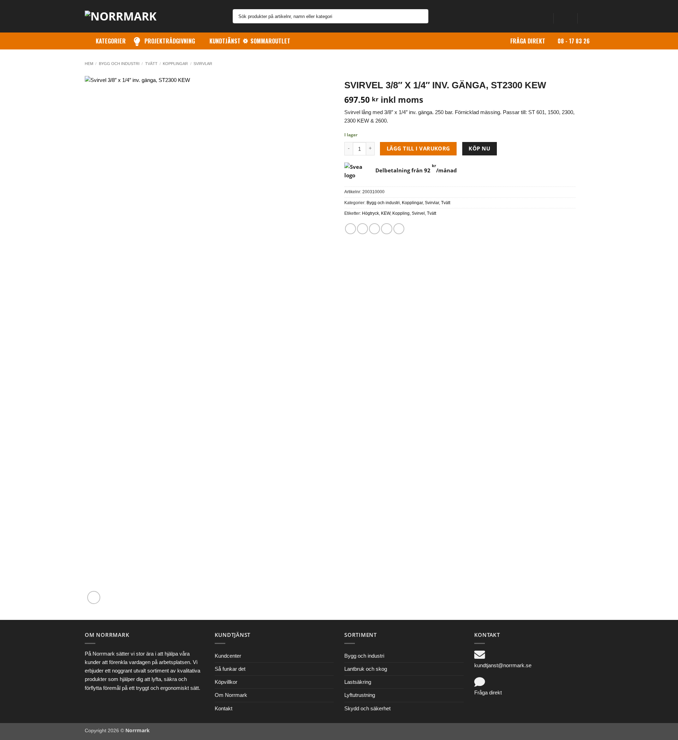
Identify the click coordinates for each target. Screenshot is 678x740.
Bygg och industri (119, 63)
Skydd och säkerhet (367, 708)
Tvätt (151, 63)
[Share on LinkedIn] (398, 228)
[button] (565, 16)
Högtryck (370, 213)
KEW (385, 213)
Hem (89, 63)
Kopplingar (175, 63)
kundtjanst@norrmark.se (502, 665)
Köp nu (479, 148)
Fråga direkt (527, 41)
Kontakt (223, 708)
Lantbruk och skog (365, 669)
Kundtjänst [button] (224, 41)
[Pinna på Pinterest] (386, 228)
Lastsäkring (357, 682)
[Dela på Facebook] (350, 228)
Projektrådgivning (169, 41)
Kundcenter (228, 656)
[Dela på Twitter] (362, 228)
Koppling (401, 213)
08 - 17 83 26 (574, 41)
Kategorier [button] (111, 41)
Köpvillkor (226, 682)
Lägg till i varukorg (418, 148)
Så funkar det (230, 669)
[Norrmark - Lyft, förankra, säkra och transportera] (125, 16)
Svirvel (418, 213)
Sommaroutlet (270, 41)
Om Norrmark (231, 695)
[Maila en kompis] (374, 228)
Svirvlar (203, 63)
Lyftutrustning (359, 695)
